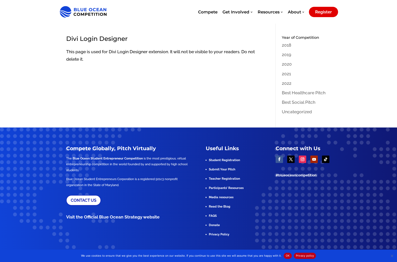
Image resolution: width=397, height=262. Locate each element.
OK (288, 255)
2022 (286, 83)
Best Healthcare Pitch (303, 92)
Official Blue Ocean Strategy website (122, 217)
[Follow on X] (291, 159)
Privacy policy (305, 255)
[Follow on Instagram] (302, 159)
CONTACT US (83, 200)
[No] (392, 256)
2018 (286, 45)
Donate (214, 225)
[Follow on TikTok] (325, 159)
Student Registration (224, 160)
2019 (286, 54)
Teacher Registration (224, 179)
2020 (287, 64)
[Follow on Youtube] (314, 159)
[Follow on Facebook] (279, 159)
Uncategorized (297, 111)
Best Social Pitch (298, 102)
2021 (286, 73)
